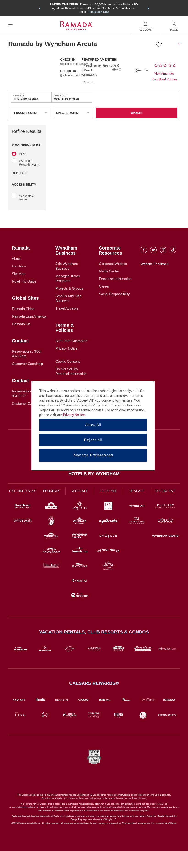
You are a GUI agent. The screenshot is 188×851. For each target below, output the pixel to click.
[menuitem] (10, 25)
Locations (19, 266)
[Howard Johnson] (51, 551)
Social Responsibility (114, 294)
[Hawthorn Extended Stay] (22, 506)
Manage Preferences (93, 455)
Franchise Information (115, 279)
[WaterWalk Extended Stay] (22, 521)
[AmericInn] (79, 551)
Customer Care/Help (27, 364)
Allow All (93, 425)
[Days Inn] (51, 506)
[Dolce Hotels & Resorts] (165, 521)
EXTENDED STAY (22, 491)
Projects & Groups (69, 288)
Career (104, 286)
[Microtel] (51, 536)
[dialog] (93, 425)
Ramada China (23, 309)
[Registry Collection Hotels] (165, 506)
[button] (40, 8)
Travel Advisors (67, 308)
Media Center (109, 271)
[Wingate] (79, 521)
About (16, 259)
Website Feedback (155, 264)
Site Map (18, 274)
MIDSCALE (80, 491)
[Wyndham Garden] (79, 536)
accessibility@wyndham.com (26, 807)
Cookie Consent (67, 361)
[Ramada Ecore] (79, 596)
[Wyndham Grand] (165, 536)
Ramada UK (21, 324)
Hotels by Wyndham (94, 473)
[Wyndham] (137, 506)
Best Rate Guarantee (71, 341)
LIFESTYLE (108, 491)
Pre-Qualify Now (98, 12)
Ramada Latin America (29, 316)
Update (136, 112)
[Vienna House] (108, 551)
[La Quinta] (79, 506)
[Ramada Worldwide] (79, 581)
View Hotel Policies (164, 79)
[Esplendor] (108, 521)
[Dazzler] (108, 536)
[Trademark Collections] (137, 521)
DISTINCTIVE (165, 491)
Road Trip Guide (24, 281)
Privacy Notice (66, 348)
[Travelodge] (51, 566)
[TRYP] (108, 506)
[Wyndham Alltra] (108, 566)
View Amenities (164, 73)
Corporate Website (113, 264)
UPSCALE (137, 491)
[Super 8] (51, 521)
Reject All (93, 440)
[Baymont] (79, 566)
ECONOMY (51, 491)
